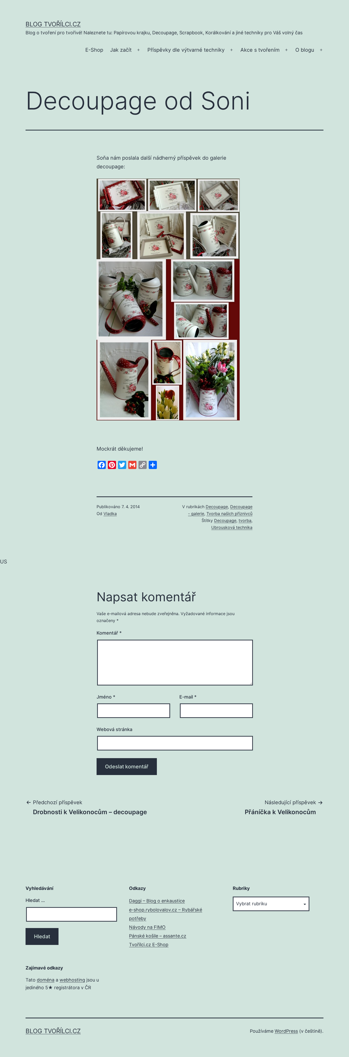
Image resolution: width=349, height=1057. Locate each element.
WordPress (286, 1031)
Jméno (106, 697)
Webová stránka (114, 729)
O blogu (304, 50)
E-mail (187, 697)
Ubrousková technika (231, 527)
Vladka (110, 513)
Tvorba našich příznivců (229, 513)
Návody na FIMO (147, 927)
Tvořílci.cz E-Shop (148, 944)
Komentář (109, 633)
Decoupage (217, 506)
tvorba (245, 520)
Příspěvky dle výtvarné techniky (186, 50)
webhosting (72, 980)
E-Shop (94, 50)
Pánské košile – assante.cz (157, 936)
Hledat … (35, 900)
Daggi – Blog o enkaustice (157, 900)
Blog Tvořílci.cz (53, 24)
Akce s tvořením (260, 50)
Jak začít (121, 50)
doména (45, 980)
